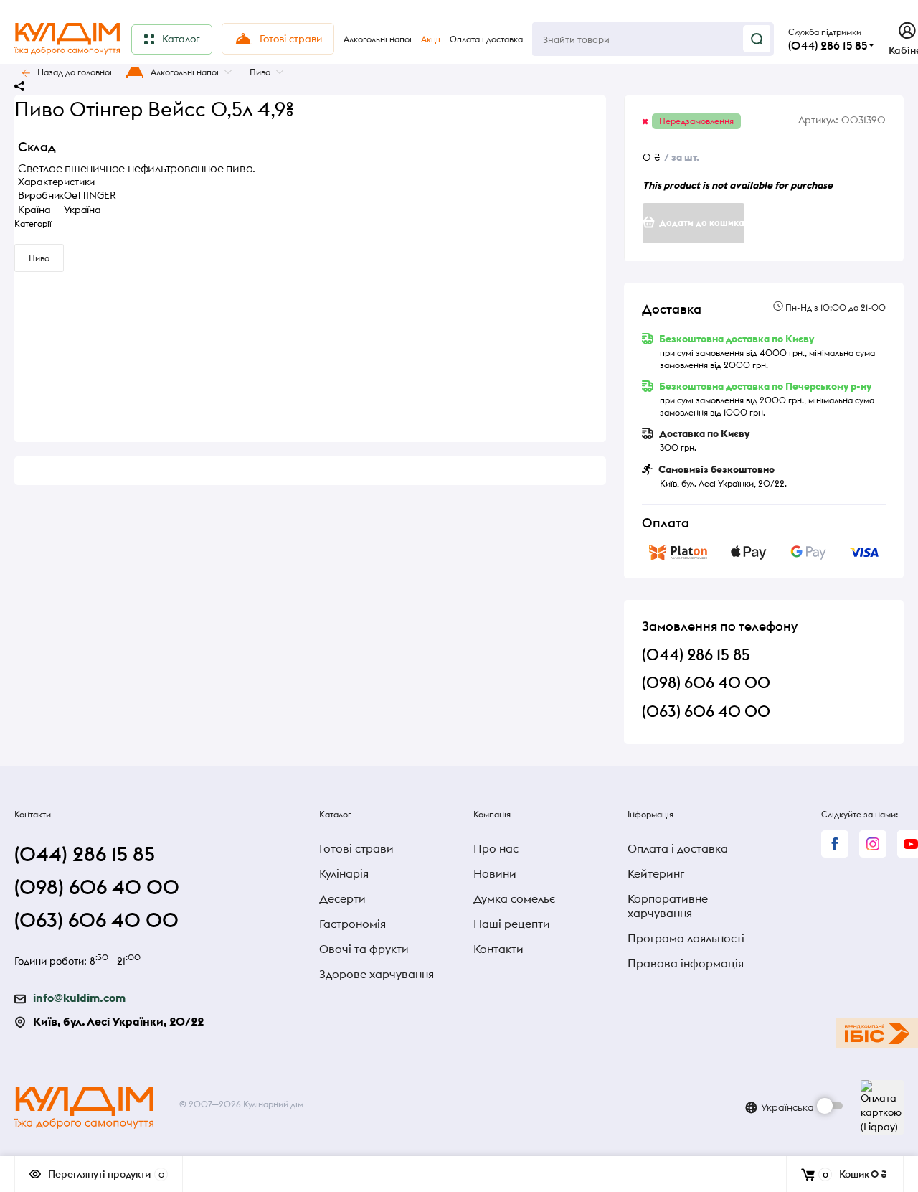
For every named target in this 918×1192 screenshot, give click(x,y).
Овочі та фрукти (364, 949)
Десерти (342, 898)
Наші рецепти (511, 923)
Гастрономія (352, 923)
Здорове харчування (376, 974)
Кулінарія (344, 873)
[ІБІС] (877, 1033)
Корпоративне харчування (668, 905)
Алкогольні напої (185, 72)
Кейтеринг (656, 873)
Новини (494, 873)
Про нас (496, 848)
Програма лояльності (686, 938)
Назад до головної (74, 72)
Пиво (260, 72)
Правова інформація (686, 963)
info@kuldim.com (79, 997)
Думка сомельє (514, 898)
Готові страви (356, 848)
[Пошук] (756, 38)
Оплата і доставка (678, 848)
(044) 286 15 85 (827, 45)
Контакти (498, 949)
